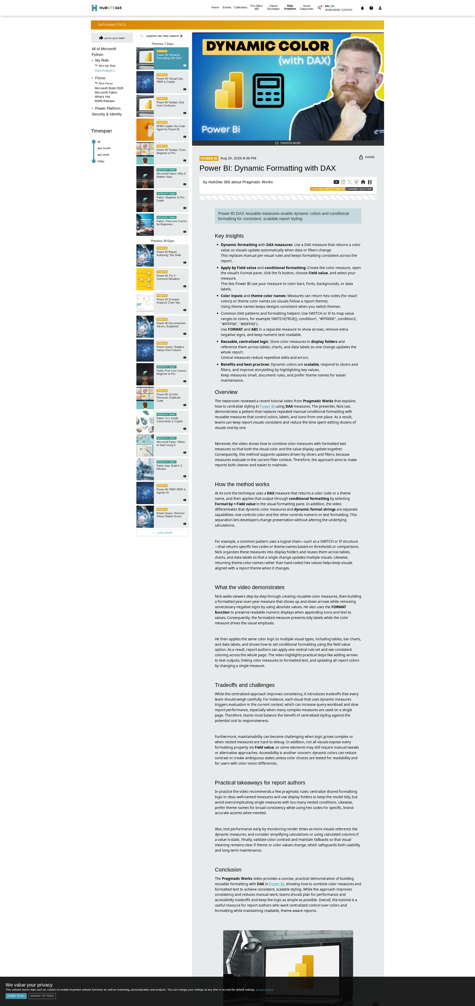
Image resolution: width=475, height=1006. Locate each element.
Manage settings (42, 995)
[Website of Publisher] (363, 182)
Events (227, 7)
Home (215, 7)
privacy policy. (265, 989)
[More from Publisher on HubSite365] (369, 183)
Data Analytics (290, 7)
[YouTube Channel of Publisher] (336, 182)
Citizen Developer (273, 7)
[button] (341, 10)
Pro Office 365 (256, 7)
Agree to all (16, 995)
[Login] (380, 8)
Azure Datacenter (306, 7)
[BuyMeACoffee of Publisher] (356, 182)
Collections (240, 7)
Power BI (267, 406)
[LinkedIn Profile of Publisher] (343, 182)
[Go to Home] (106, 8)
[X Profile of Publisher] (349, 182)
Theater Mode (290, 143)
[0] (362, 8)
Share (370, 157)
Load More (165, 532)
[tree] (112, 81)
